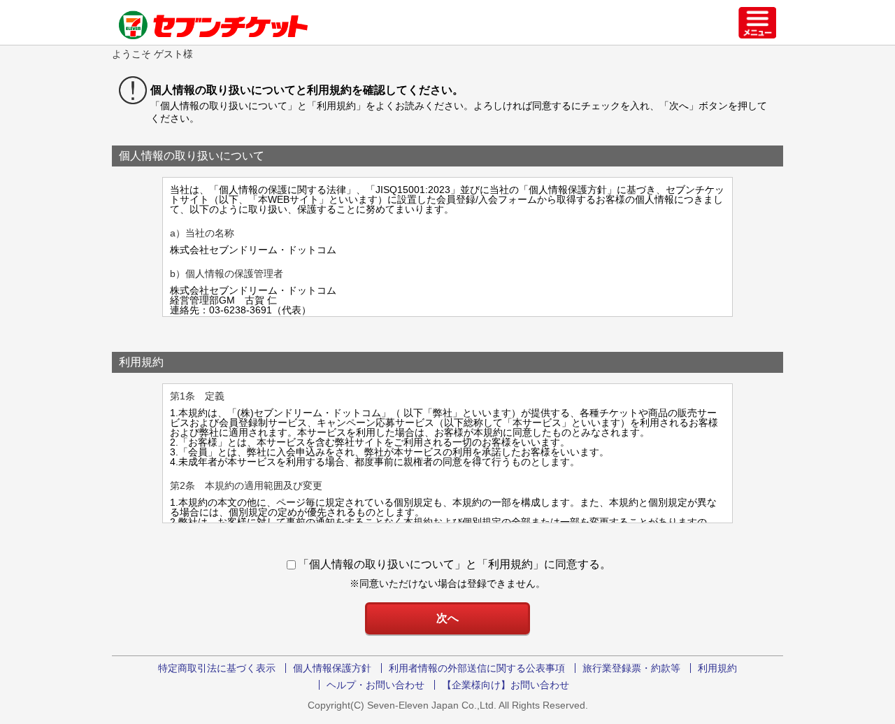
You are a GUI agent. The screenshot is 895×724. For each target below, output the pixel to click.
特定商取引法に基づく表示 (216, 668)
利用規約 (717, 668)
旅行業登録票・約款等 (631, 668)
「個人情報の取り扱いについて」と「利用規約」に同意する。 (454, 564)
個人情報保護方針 (332, 668)
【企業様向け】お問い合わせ (505, 684)
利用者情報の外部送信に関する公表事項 (477, 668)
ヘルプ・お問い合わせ (375, 684)
